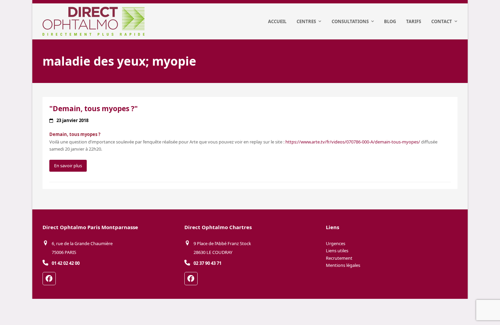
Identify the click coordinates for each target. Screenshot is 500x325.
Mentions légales (343, 265)
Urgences (335, 243)
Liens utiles (337, 250)
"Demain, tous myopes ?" (93, 108)
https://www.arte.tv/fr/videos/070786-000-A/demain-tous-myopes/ (352, 142)
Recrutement (339, 258)
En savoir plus (68, 165)
